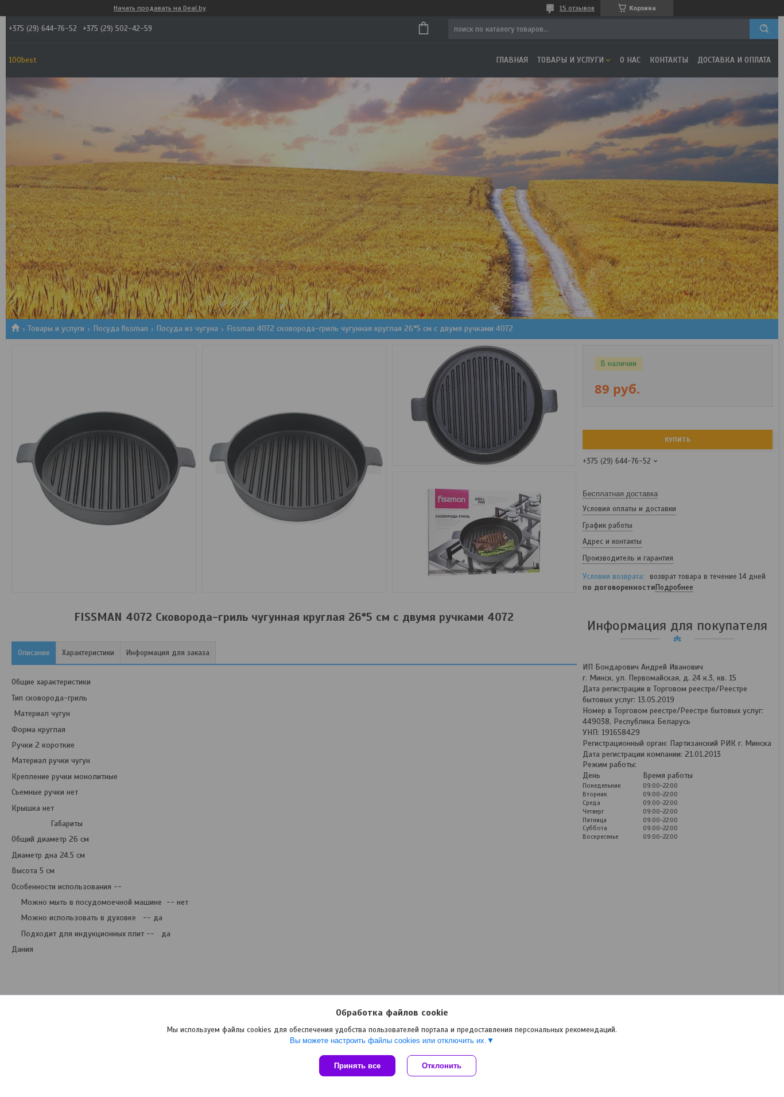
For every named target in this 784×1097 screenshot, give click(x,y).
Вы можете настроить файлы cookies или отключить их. (388, 1040)
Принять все (357, 1065)
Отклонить (441, 1065)
